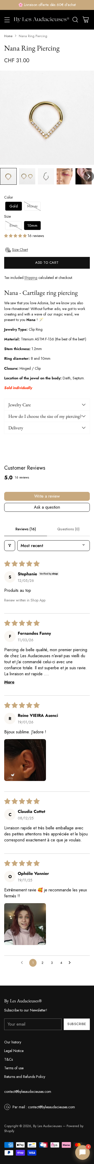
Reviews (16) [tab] (25, 529)
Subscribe (76, 1023)
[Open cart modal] (85, 19)
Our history (12, 1042)
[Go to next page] (71, 962)
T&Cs (8, 1059)
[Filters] (9, 545)
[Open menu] (7, 19)
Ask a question (47, 507)
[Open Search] (75, 19)
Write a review (47, 496)
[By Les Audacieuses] (41, 20)
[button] (8, 176)
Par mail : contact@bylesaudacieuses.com (44, 1107)
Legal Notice (14, 1050)
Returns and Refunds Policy (24, 1076)
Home (8, 36)
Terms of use (14, 1068)
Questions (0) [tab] (68, 529)
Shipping (30, 277)
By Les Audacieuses (47, 1126)
